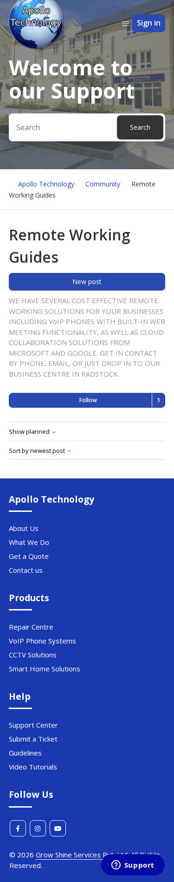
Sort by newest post (37, 450)
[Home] (36, 47)
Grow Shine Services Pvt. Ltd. (82, 854)
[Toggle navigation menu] (125, 23)
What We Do (29, 542)
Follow (88, 400)
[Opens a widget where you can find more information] (133, 865)
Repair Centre (31, 626)
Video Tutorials (33, 766)
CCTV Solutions (33, 654)
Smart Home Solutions (44, 668)
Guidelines (25, 752)
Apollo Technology (46, 183)
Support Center (33, 724)
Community (102, 183)
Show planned (30, 431)
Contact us (26, 570)
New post (87, 281)
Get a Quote (29, 556)
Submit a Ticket (33, 738)
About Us (24, 528)
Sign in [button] (149, 23)
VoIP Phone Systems (42, 640)
